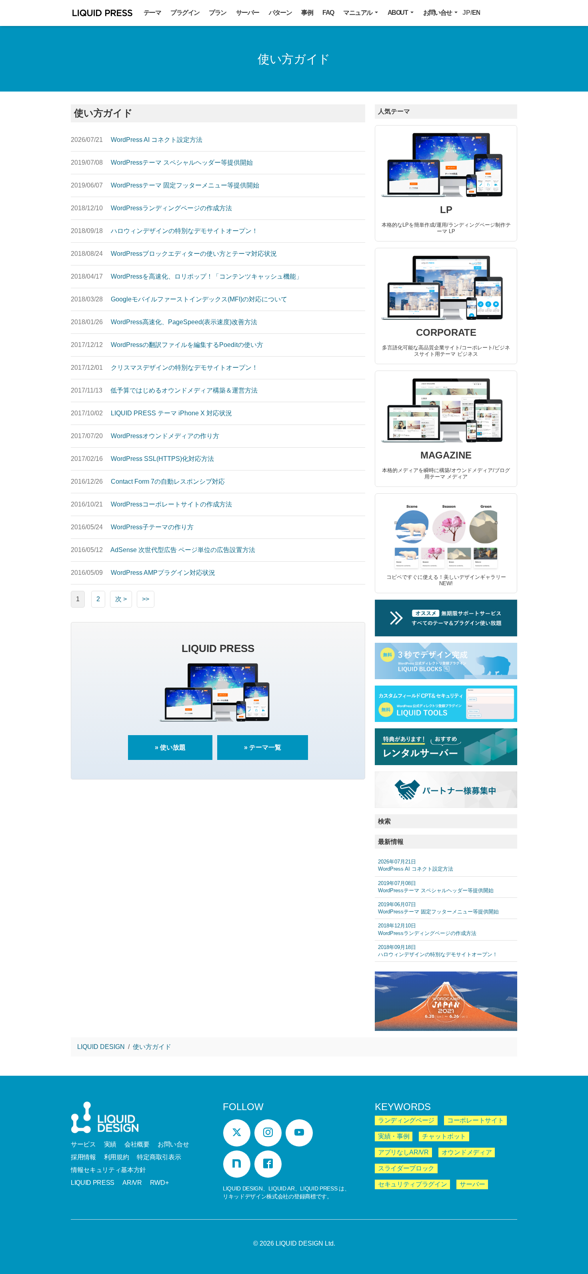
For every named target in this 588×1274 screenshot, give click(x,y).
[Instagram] (268, 1133)
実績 (110, 1144)
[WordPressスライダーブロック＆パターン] (446, 661)
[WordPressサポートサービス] (446, 618)
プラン (217, 12)
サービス (83, 1144)
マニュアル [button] (358, 12)
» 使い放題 (170, 747)
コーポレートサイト (475, 1120)
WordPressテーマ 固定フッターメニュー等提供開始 (438, 908)
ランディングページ (406, 1120)
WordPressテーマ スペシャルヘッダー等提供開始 (436, 886)
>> (145, 599)
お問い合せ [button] (438, 12)
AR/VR (132, 1182)
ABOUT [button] (398, 12)
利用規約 (116, 1157)
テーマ (152, 12)
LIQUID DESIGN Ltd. (305, 1243)
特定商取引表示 (159, 1157)
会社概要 (137, 1144)
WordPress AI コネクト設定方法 (415, 865)
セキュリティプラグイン (412, 1184)
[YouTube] (299, 1133)
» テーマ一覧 (262, 747)
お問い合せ (173, 1144)
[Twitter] (237, 1133)
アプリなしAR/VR (403, 1152)
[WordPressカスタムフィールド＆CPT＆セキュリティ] (446, 704)
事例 (307, 12)
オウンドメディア (467, 1152)
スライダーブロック (406, 1168)
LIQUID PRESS (102, 14)
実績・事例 (393, 1136)
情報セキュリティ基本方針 (108, 1169)
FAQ (328, 12)
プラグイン (184, 12)
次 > (121, 599)
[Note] (237, 1164)
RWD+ (159, 1182)
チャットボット (444, 1136)
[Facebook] (268, 1164)
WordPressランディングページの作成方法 (427, 929)
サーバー (247, 12)
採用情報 (83, 1157)
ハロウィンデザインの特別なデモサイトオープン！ (438, 950)
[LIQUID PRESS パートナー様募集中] (446, 790)
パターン (280, 12)
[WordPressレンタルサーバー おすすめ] (446, 746)
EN (476, 12)
